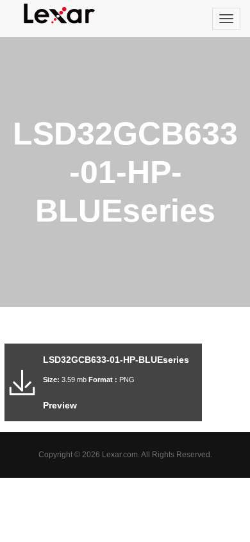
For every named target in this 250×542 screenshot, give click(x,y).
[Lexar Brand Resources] (59, 13)
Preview (60, 405)
